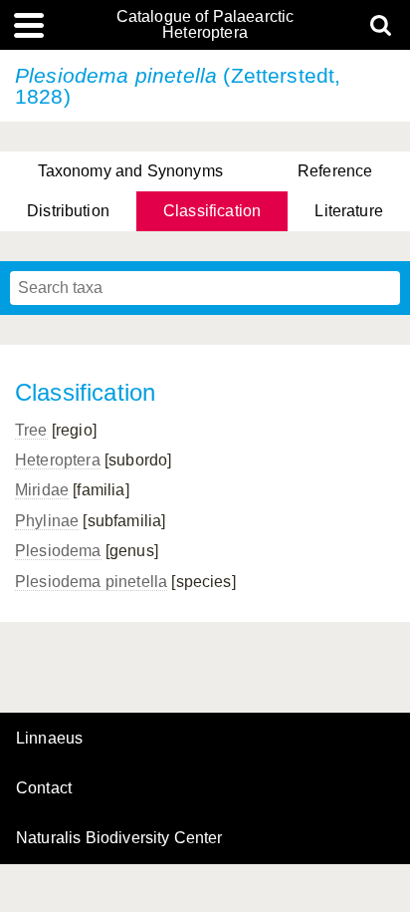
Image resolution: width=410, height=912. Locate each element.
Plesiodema (58, 550)
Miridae (42, 489)
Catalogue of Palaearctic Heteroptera (205, 25)
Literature (348, 210)
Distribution (68, 210)
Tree (31, 430)
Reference (335, 170)
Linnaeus (49, 739)
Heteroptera (58, 460)
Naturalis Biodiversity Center (119, 838)
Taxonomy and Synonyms (130, 170)
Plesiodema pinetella (91, 581)
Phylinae (47, 520)
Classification (212, 210)
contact (44, 787)
